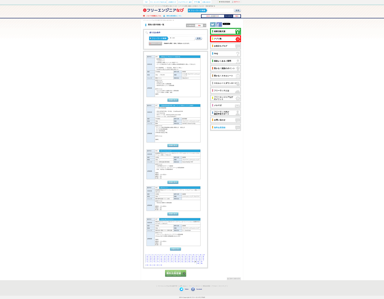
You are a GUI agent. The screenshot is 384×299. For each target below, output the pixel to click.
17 (197, 255)
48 (185, 258)
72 (151, 261)
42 (165, 258)
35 (199, 256)
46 (179, 258)
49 (189, 258)
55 (151, 260)
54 (147, 260)
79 (175, 261)
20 (147, 256)
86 (198, 261)
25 (165, 256)
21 (151, 256)
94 (161, 265)
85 (195, 261)
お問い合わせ (183, 286)
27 (171, 256)
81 (182, 261)
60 (168, 260)
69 (199, 260)
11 (176, 255)
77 (168, 261)
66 (189, 260)
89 (201, 263)
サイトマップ (222, 286)
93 (157, 265)
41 (161, 258)
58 (161, 260)
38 (151, 258)
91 (151, 265)
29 (179, 256)
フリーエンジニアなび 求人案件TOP (152, 20)
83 (189, 261)
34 (196, 256)
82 (185, 261)
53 (203, 258)
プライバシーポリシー (195, 286)
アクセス (214, 286)
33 (193, 256)
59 (165, 260)
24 (161, 256)
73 (154, 261)
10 (172, 255)
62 (175, 260)
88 (198, 263)
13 (183, 255)
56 (154, 260)
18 (200, 255)
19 (204, 255)
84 (193, 261)
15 (190, 255)
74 (157, 261)
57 (157, 260)
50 (193, 258)
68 (196, 260)
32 (189, 256)
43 (168, 258)
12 (179, 255)
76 (165, 261)
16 (193, 255)
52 (199, 258)
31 (185, 256)
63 (179, 260)
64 (182, 260)
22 (154, 256)
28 (175, 256)
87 (201, 261)
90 (147, 265)
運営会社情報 (206, 286)
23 (157, 256)
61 (171, 260)
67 (193, 260)
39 (154, 258)
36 (203, 256)
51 (196, 258)
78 (171, 261)
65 (185, 260)
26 (168, 256)
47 (182, 258)
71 (147, 261)
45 (175, 258)
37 (147, 258)
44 (171, 258)
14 (186, 255)
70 (203, 260)
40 (157, 258)
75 (161, 261)
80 (179, 261)
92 (154, 265)
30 (182, 256)
